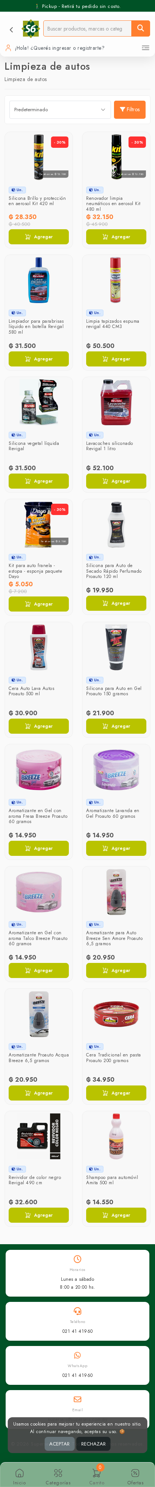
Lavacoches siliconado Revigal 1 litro (109, 446)
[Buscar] (140, 28)
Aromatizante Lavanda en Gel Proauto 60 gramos (113, 813)
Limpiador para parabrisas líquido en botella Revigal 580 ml (36, 327)
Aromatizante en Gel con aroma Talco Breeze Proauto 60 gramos (38, 938)
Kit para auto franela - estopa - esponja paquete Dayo (35, 571)
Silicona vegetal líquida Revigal (34, 446)
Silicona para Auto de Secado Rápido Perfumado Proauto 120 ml (114, 571)
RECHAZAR (93, 1443)
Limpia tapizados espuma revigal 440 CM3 (113, 324)
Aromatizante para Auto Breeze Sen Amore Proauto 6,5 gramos (114, 938)
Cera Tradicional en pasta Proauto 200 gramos (113, 1058)
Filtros (133, 109)
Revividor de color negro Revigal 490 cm (35, 1180)
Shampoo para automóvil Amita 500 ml (112, 1180)
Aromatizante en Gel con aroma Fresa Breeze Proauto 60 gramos (38, 816)
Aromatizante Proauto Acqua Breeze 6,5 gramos (39, 1058)
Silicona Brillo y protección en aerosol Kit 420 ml (37, 201)
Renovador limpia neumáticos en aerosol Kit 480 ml (113, 204)
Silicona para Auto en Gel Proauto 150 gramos (114, 691)
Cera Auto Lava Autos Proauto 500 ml (31, 691)
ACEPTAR (59, 1443)
